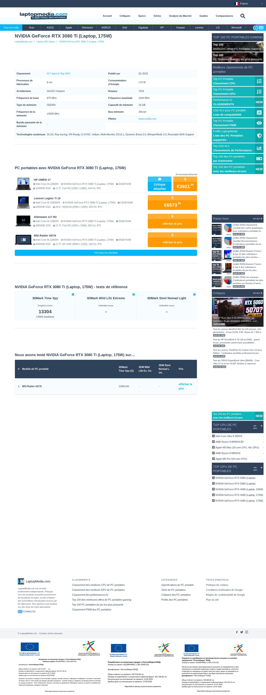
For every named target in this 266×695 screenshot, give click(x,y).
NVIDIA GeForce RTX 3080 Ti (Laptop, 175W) (81, 41)
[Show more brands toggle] (261, 28)
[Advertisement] (106, 57)
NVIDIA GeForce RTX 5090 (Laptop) (235, 478)
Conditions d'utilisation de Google (224, 590)
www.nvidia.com (147, 118)
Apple (69, 27)
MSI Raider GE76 (32, 386)
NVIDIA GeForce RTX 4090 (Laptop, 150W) (239, 489)
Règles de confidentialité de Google (225, 595)
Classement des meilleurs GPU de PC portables (98, 590)
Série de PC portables (173, 590)
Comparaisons (224, 16)
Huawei (180, 27)
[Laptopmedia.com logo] (44, 16)
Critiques (125, 16)
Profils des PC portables (174, 599)
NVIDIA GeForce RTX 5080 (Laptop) (235, 483)
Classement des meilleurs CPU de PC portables (98, 585)
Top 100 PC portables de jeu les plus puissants (97, 604)
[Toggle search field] (243, 16)
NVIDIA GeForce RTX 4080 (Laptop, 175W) (239, 500)
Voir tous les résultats (106, 252)
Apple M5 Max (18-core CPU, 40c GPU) (240, 447)
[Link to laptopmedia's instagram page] (246, 633)
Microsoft (236, 27)
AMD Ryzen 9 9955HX (240, 453)
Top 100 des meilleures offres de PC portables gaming (101, 599)
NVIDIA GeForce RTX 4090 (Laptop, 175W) (239, 495)
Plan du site (212, 599)
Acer (31, 27)
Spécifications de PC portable (177, 585)
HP (162, 27)
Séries (157, 16)
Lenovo (199, 27)
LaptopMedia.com (23, 41)
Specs (142, 16)
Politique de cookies (217, 585)
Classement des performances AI (90, 595)
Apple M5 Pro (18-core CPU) (240, 459)
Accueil (107, 16)
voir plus (256, 219)
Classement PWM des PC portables (91, 609)
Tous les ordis (11, 27)
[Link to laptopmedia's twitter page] (241, 633)
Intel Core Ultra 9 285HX (240, 436)
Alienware (87, 27)
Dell (125, 27)
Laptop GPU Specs (45, 41)
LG (218, 27)
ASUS (50, 27)
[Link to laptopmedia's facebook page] (236, 633)
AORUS (106, 27)
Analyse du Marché (180, 16)
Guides (204, 16)
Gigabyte (143, 27)
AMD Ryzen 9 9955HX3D (240, 442)
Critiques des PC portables (176, 595)
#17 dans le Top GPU (58, 73)
